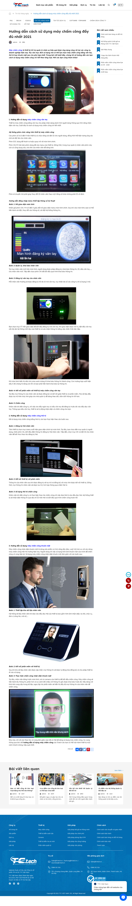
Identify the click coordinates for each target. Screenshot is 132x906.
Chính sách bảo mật (104, 841)
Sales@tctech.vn (57, 861)
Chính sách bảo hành (104, 833)
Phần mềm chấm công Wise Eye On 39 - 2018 (112, 64)
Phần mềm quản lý (44, 845)
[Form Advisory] (128, 586)
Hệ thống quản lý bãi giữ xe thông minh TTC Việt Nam (110, 42)
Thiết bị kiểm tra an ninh (46, 841)
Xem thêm (118, 770)
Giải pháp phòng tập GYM (77, 837)
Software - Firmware (78, 20)
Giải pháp (73, 5)
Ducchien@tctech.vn (58, 863)
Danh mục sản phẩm (44, 5)
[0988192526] (128, 580)
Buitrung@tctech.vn (71, 861)
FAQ (11, 20)
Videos (28, 20)
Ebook (18, 20)
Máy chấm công (15, 50)
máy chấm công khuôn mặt (38, 546)
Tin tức (92, 5)
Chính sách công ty (98, 20)
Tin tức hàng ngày (42, 20)
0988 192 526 (55, 867)
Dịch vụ (84, 5)
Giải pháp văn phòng (75, 845)
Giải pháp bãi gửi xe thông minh (79, 829)
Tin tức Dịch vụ (59, 20)
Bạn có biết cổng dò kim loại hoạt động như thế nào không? (22, 790)
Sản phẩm (12, 833)
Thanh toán (101, 845)
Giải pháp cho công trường (77, 841)
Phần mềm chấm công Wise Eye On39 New (112, 71)
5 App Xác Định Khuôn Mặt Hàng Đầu (110, 56)
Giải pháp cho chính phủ (76, 833)
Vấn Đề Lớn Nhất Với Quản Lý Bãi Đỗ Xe (80, 790)
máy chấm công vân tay (37, 119)
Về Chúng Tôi (15, 24)
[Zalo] (128, 574)
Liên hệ (102, 5)
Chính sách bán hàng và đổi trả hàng (111, 35)
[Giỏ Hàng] (114, 5)
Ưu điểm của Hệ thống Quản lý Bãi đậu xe (110, 790)
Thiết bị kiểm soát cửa (45, 833)
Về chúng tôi (61, 5)
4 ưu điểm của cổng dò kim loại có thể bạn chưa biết (51, 790)
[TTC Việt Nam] (21, 5)
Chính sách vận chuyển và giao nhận (109, 829)
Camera (41, 837)
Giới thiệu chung (106, 50)
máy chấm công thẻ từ (36, 416)
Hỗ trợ (27, 24)
